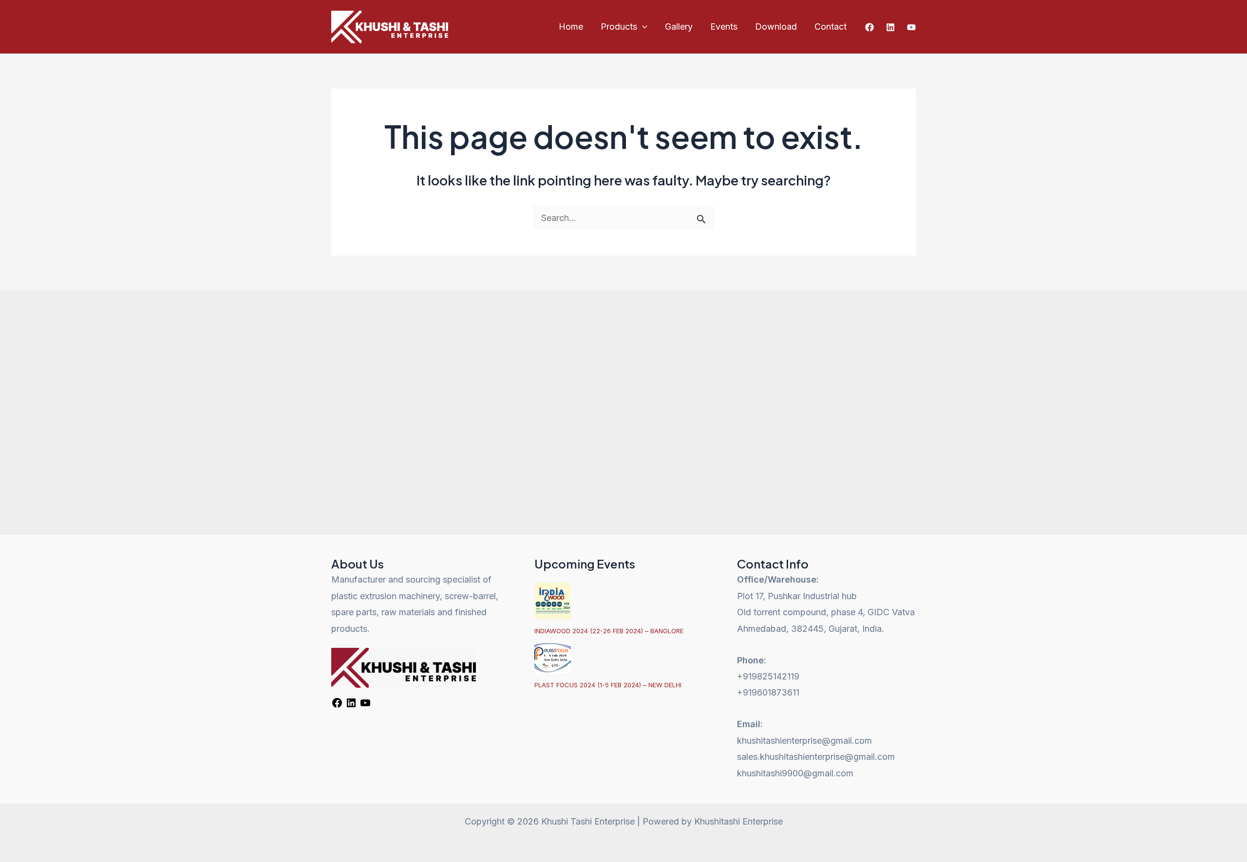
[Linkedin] (890, 27)
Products (619, 26)
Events (723, 26)
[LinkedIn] (351, 705)
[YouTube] (911, 27)
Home (571, 26)
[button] (642, 27)
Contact (830, 26)
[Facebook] (869, 27)
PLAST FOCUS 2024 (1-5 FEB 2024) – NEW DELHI (607, 685)
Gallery (679, 26)
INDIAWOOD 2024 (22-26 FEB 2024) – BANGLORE (608, 631)
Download (776, 26)
